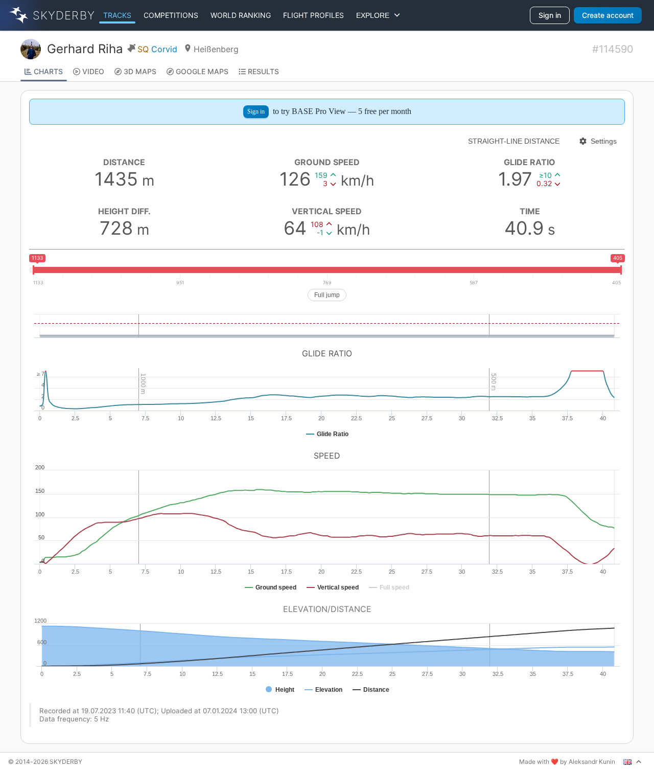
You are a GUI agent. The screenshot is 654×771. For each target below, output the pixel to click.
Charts (48, 71)
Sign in (550, 15)
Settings (604, 141)
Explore (374, 15)
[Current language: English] (632, 762)
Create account (608, 15)
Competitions (171, 15)
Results (263, 71)
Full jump (327, 295)
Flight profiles (313, 15)
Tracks (117, 15)
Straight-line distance (513, 141)
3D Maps (140, 71)
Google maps (202, 71)
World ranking (241, 15)
